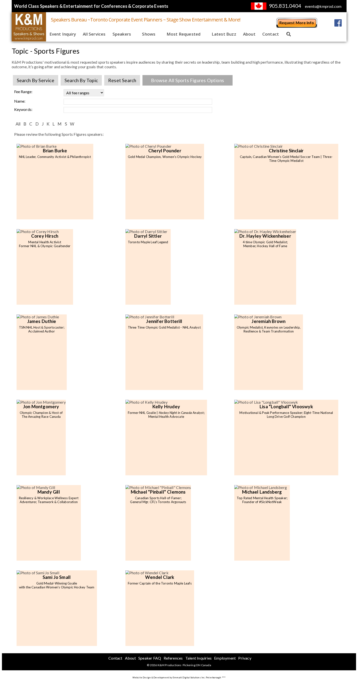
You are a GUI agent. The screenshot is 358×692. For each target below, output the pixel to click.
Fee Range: (23, 91)
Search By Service (35, 80)
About (249, 34)
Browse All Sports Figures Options (187, 80)
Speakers (122, 34)
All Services (94, 34)
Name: (20, 101)
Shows (148, 34)
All (18, 124)
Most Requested (184, 34)
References (173, 658)
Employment (225, 658)
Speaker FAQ (149, 658)
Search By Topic (81, 80)
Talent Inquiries (198, 658)
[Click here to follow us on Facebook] (338, 23)
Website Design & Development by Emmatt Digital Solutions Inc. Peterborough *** (179, 677)
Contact (270, 34)
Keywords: (23, 109)
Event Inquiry (62, 34)
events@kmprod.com (323, 6)
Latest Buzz (224, 34)
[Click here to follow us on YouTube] (326, 23)
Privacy (244, 658)
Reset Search (122, 80)
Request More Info (296, 22)
